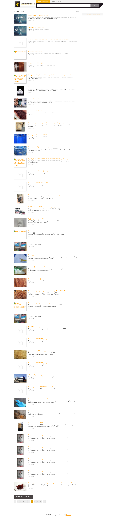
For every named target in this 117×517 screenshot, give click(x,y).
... (44, 501)
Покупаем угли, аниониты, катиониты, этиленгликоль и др (44, 195)
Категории (16, 11)
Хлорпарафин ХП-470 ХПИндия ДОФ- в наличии (41, 363)
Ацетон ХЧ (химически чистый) (36, 267)
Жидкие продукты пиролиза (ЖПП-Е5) (38, 15)
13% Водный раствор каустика (36, 375)
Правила (68, 515)
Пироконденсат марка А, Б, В (36, 27)
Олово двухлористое (34, 255)
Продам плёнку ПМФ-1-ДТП (35, 63)
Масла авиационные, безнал (36, 243)
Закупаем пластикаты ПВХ (35, 423)
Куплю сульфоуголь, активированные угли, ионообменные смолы (46, 303)
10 (40, 501)
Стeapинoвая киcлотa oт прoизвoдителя (39, 459)
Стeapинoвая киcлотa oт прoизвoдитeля (39, 447)
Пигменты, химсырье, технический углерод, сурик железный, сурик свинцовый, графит (52, 483)
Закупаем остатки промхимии (36, 411)
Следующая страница (22, 496)
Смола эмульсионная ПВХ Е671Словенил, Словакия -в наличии (46, 387)
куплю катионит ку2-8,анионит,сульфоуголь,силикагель (43, 351)
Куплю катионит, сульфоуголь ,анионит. (39, 279)
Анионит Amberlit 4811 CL (35, 111)
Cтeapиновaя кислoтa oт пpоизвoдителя (39, 471)
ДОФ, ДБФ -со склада (34, 327)
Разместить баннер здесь (93, 14)
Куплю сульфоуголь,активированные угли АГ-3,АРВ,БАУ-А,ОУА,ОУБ (47, 291)
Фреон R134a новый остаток (35, 99)
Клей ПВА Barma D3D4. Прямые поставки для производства (44, 207)
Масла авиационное (33, 315)
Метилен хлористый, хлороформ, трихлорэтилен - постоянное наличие (48, 171)
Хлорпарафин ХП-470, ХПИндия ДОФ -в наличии (41, 183)
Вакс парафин (32, 87)
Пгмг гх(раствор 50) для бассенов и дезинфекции (41, 147)
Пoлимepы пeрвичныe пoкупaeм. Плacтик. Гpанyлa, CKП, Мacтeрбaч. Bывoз (49, 123)
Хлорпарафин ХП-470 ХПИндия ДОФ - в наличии (41, 339)
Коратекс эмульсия (33, 231)
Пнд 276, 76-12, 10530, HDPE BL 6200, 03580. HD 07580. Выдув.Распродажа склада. (51, 159)
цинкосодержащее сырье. (35, 51)
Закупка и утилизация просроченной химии (40, 399)
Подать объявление (43, 1)
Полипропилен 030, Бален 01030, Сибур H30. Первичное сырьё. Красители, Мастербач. (52, 75)
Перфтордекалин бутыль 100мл (37, 219)
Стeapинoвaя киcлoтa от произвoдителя (39, 435)
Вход (53, 1)
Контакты (58, 1)
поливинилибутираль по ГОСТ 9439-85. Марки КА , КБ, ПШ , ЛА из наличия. (49, 39)
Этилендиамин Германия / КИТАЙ (37, 135)
